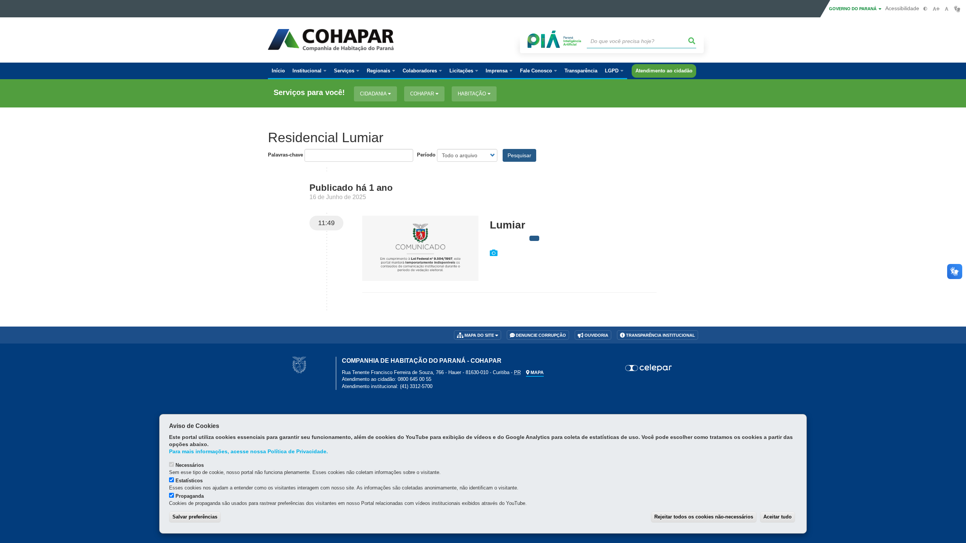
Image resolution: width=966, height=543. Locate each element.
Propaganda (189, 496)
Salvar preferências (194, 517)
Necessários (189, 465)
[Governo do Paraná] (299, 365)
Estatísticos (189, 480)
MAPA (536, 372)
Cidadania (374, 94)
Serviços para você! (309, 93)
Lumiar (507, 225)
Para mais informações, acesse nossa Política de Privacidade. (248, 451)
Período (426, 155)
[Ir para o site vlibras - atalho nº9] (957, 9)
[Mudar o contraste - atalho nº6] (925, 9)
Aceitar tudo (777, 517)
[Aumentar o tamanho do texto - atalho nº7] (936, 9)
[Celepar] (648, 368)
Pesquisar (519, 155)
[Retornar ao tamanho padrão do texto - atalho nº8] (946, 9)
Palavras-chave (285, 155)
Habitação (473, 94)
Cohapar (422, 94)
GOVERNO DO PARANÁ (853, 8)
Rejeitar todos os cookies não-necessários (703, 517)
